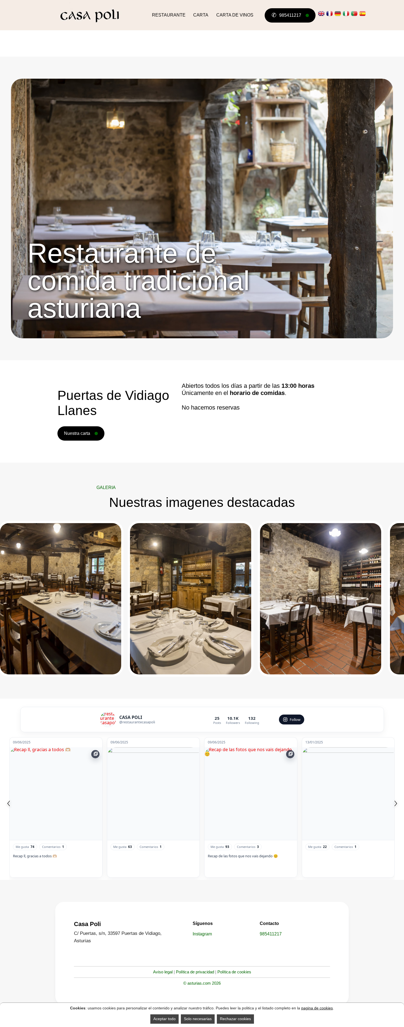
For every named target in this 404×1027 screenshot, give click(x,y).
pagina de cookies (317, 1008)
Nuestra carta (77, 433)
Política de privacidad (195, 972)
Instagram (202, 934)
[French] (329, 13)
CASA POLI (130, 717)
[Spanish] (362, 13)
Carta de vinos (234, 15)
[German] (337, 13)
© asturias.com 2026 (202, 983)
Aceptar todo (164, 1019)
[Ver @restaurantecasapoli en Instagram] (108, 719)
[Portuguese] (354, 13)
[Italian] (346, 13)
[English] (321, 13)
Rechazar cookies (235, 1019)
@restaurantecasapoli (137, 722)
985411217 (286, 15)
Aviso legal (163, 972)
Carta (200, 15)
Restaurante (169, 15)
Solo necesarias (198, 1019)
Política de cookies (234, 972)
